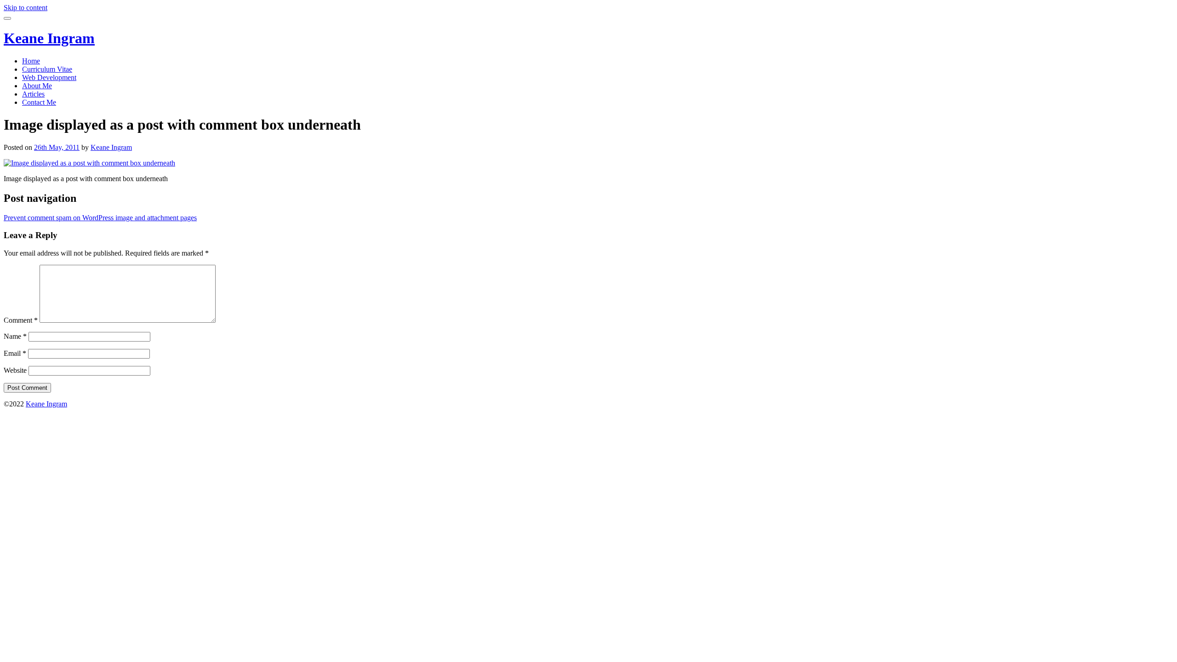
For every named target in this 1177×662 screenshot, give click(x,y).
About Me (37, 86)
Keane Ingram (49, 38)
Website (15, 370)
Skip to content (25, 7)
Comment (21, 320)
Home (31, 61)
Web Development (49, 77)
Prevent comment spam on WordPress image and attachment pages (100, 218)
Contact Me (39, 102)
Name (15, 336)
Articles (33, 94)
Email (15, 353)
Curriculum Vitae (47, 69)
